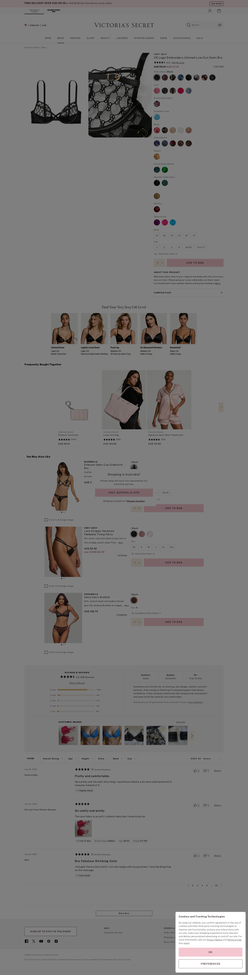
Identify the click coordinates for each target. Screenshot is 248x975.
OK (211, 952)
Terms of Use (234, 939)
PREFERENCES (210, 963)
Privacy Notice (214, 939)
